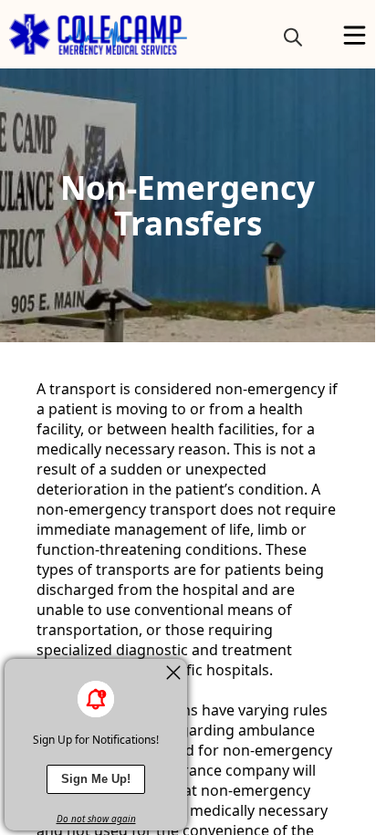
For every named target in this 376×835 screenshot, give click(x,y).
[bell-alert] (96, 699)
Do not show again (96, 818)
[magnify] (293, 36)
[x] (173, 672)
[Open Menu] (354, 35)
